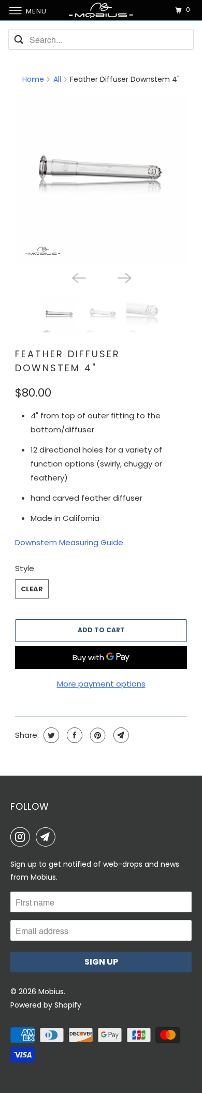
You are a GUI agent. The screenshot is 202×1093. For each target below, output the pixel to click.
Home (33, 79)
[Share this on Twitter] (50, 735)
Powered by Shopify (45, 1005)
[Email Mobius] (48, 837)
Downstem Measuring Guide (69, 542)
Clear (32, 589)
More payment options (101, 683)
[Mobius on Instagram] (22, 837)
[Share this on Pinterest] (97, 735)
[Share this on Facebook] (73, 735)
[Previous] (78, 277)
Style (24, 568)
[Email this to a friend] (120, 735)
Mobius (51, 991)
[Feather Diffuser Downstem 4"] (101, 180)
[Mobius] (101, 10)
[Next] (123, 277)
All (57, 79)
